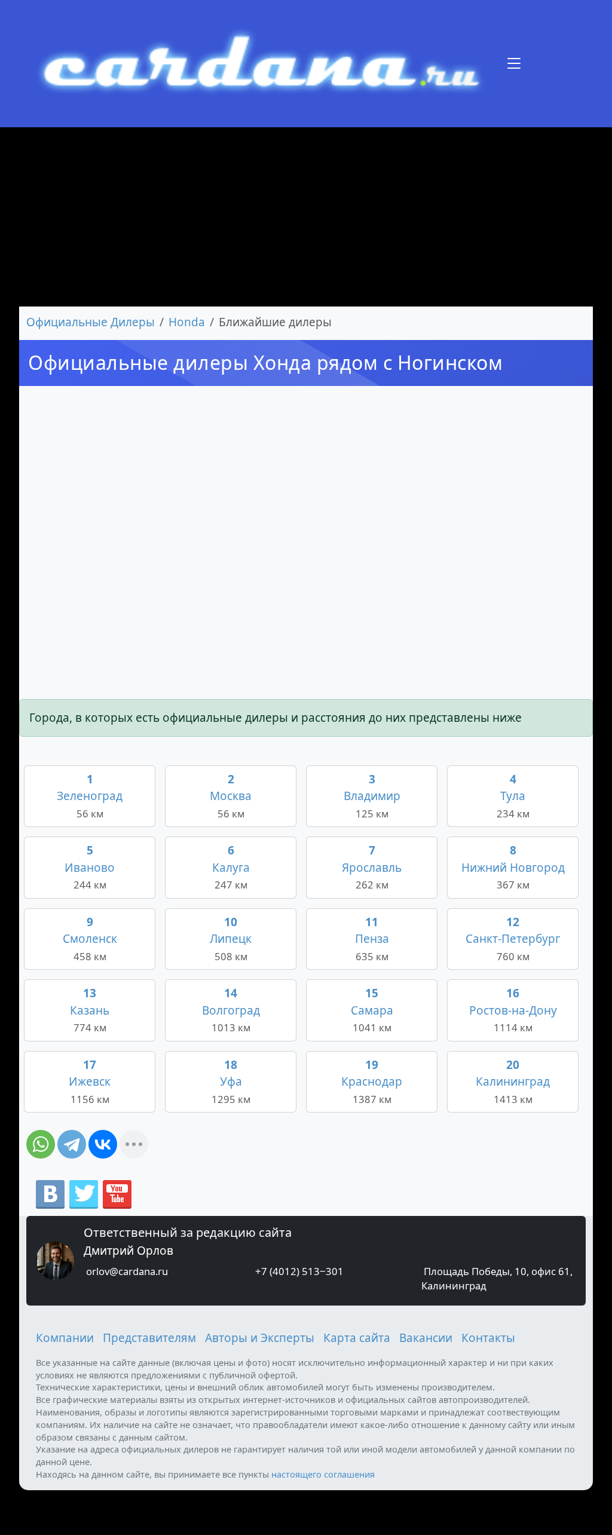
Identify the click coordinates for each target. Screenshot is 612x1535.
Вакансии (425, 1338)
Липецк (231, 938)
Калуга (231, 866)
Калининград (513, 1081)
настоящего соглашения (323, 1474)
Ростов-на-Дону (513, 1009)
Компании (65, 1338)
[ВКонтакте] (102, 1144)
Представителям (149, 1338)
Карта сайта (356, 1338)
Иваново (90, 866)
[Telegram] (71, 1144)
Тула (513, 795)
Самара (372, 1009)
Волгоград (231, 1009)
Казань (89, 1009)
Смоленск (90, 938)
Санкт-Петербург (513, 938)
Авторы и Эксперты (259, 1338)
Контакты (488, 1338)
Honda (187, 322)
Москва (231, 795)
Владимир (372, 795)
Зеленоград (90, 795)
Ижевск (90, 1081)
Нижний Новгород (513, 866)
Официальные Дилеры (90, 322)
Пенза (372, 938)
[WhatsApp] (40, 1144)
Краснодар (371, 1081)
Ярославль (372, 866)
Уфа (231, 1081)
